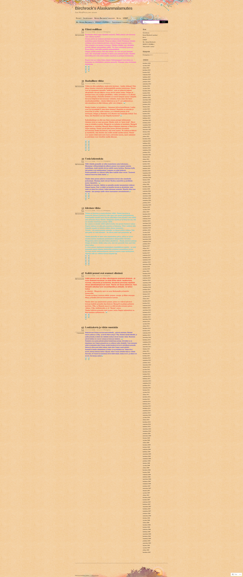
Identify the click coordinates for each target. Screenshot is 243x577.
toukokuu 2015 (147, 305)
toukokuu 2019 (147, 218)
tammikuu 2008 (147, 483)
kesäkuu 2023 (146, 113)
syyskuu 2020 (146, 182)
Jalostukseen (88, 18)
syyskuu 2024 (146, 88)
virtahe (93, 32)
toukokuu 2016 (147, 278)
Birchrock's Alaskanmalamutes (103, 8)
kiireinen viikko (92, 208)
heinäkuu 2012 (147, 372)
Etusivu (78, 18)
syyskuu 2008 (146, 465)
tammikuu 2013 (147, 360)
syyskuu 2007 (146, 493)
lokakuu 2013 (146, 349)
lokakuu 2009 (146, 438)
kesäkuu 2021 (146, 164)
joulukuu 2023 (146, 104)
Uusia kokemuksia (94, 158)
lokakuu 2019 (146, 207)
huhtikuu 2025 (146, 77)
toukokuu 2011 (147, 401)
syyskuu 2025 (146, 65)
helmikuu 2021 (147, 170)
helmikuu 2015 (147, 312)
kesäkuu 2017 (146, 253)
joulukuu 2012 (146, 362)
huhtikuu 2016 (146, 280)
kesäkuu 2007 (146, 500)
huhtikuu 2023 (146, 118)
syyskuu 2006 (146, 520)
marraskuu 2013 (147, 346)
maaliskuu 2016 (147, 282)
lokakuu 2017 (146, 246)
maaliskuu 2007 (147, 506)
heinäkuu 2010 (147, 422)
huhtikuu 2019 (146, 221)
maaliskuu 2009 (147, 454)
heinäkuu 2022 (147, 139)
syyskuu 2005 (146, 548)
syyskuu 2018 (146, 232)
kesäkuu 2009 (146, 447)
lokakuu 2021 (146, 157)
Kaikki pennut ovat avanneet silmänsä (103, 273)
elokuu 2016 (146, 271)
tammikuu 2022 (147, 150)
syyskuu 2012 (146, 369)
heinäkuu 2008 (147, 470)
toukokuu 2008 (147, 474)
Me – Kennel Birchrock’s (84, 22)
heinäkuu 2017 (147, 250)
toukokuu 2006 (147, 529)
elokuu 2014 (146, 326)
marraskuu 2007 (147, 488)
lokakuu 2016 (146, 266)
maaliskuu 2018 (147, 239)
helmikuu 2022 (147, 148)
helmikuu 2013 (147, 358)
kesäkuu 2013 (146, 356)
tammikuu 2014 (147, 342)
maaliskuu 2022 (147, 145)
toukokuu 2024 (147, 95)
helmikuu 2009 (147, 456)
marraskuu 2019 (147, 205)
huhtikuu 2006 (146, 531)
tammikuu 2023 (147, 125)
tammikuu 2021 (147, 173)
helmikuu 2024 (147, 102)
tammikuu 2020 (147, 200)
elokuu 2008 (146, 468)
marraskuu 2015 (147, 292)
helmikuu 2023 (147, 122)
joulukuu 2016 (146, 262)
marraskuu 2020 (147, 177)
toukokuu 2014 (147, 333)
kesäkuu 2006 (146, 527)
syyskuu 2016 (146, 269)
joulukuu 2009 (146, 433)
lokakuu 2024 (146, 86)
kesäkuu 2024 (146, 93)
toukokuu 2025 (147, 74)
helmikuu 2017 (147, 257)
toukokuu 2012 (147, 376)
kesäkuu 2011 (146, 399)
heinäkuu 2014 (147, 328)
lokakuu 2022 (146, 132)
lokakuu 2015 (146, 294)
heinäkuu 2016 (147, 273)
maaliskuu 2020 (147, 196)
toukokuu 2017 (147, 255)
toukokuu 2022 (147, 141)
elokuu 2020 (146, 184)
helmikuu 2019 (147, 225)
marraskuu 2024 (147, 84)
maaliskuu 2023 (147, 120)
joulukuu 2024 (146, 81)
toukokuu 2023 (147, 116)
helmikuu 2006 (147, 536)
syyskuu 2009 (146, 440)
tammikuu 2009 (147, 458)
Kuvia (119, 18)
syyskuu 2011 (146, 392)
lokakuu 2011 (146, 390)
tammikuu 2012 (147, 383)
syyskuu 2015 (146, 296)
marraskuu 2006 (147, 516)
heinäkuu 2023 (147, 111)
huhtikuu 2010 (146, 426)
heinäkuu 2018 (147, 234)
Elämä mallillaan (93, 29)
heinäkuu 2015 (147, 301)
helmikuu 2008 (147, 481)
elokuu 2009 (146, 442)
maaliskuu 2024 (147, 100)
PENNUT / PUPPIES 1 (102, 22)
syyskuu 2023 (146, 109)
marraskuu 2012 (147, 365)
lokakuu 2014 (146, 321)
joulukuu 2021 (146, 152)
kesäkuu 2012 (146, 374)
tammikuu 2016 (147, 287)
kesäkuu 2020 (146, 189)
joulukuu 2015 (146, 289)
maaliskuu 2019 (147, 223)
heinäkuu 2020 (147, 186)
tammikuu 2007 (147, 511)
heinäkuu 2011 (147, 397)
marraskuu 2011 (147, 388)
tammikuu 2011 (147, 410)
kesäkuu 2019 (146, 216)
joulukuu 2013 (146, 344)
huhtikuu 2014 (146, 335)
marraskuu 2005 (147, 543)
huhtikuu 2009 (146, 451)
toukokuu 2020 (147, 191)
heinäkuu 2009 (147, 445)
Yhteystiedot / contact (120, 22)
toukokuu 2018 (147, 237)
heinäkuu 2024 (147, 90)
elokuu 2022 (146, 136)
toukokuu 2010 (147, 424)
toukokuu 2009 (147, 449)
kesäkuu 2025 (146, 72)
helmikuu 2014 (147, 340)
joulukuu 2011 (146, 385)
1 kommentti (80, 333)
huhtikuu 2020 (146, 193)
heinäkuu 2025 (147, 70)
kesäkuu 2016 (146, 276)
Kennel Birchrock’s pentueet (104, 18)
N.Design (96, 575)
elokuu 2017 (146, 248)
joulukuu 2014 (146, 317)
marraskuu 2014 (147, 319)
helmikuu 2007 (147, 509)
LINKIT (125, 18)
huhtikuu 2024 (146, 97)
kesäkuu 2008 (146, 472)
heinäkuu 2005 (147, 552)
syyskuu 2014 (146, 324)
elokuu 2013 (146, 351)
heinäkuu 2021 (147, 161)
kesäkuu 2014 (146, 330)
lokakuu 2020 (146, 180)
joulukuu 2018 (146, 230)
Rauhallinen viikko (94, 81)
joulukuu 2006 (146, 513)
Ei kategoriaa (107, 32)
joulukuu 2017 (146, 244)
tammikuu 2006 (147, 538)
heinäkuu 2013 (147, 353)
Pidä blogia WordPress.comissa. (82, 575)
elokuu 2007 (146, 495)
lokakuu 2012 (146, 367)
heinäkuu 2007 (147, 497)
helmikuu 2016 (147, 285)
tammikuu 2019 (147, 228)
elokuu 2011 (146, 394)
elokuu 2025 (146, 68)
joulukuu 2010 (146, 413)
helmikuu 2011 (147, 408)
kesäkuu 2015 (146, 303)
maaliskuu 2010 (147, 429)
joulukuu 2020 (146, 175)
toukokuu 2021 (147, 166)
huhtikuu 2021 (146, 168)
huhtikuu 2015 (146, 308)
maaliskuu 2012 (147, 381)
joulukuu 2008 (146, 461)
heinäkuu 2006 (147, 525)
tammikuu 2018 (147, 241)
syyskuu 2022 (146, 134)
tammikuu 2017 (147, 260)
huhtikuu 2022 (146, 143)
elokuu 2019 (146, 212)
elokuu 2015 (146, 298)
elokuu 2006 (146, 522)
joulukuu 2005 (146, 541)
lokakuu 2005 (146, 545)
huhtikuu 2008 (146, 477)
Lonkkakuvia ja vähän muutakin (101, 327)
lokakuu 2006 (146, 518)
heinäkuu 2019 (147, 214)
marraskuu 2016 (147, 264)
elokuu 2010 (146, 420)
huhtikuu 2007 (146, 504)
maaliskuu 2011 (147, 406)
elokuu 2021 (146, 159)
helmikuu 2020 (147, 198)
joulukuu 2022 (146, 127)
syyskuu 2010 (146, 417)
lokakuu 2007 (146, 490)
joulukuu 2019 (146, 202)
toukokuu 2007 (147, 502)
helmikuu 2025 (147, 79)
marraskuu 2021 (147, 154)
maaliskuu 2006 (147, 534)
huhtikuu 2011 (146, 404)
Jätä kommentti (79, 35)
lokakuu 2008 (146, 463)
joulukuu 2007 (146, 486)
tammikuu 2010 (147, 431)
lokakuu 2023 (146, 107)
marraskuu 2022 (147, 129)
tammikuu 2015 (147, 314)
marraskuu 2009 (147, 436)
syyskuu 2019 (146, 209)
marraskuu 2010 (147, 415)
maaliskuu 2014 (147, 337)
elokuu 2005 (146, 550)
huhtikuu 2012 (146, 378)
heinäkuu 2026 (147, 63)
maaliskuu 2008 (147, 479)
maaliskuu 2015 (147, 310)
